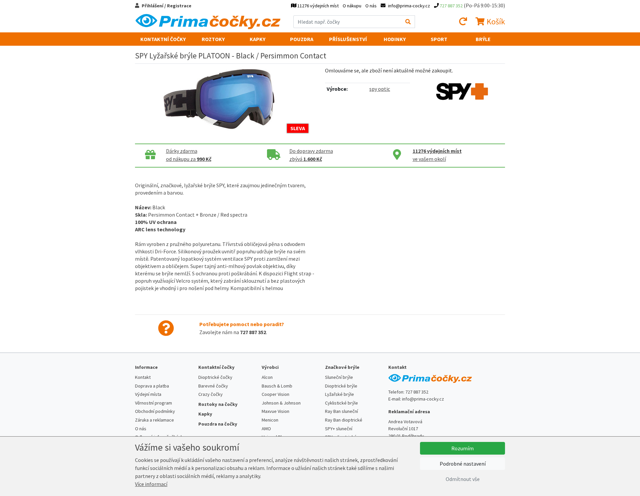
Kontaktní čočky (163, 39)
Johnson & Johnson (281, 403)
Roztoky (213, 39)
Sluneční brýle (339, 377)
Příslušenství (348, 39)
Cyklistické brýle (341, 403)
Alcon (267, 377)
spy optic (379, 88)
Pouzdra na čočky (217, 424)
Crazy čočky (210, 394)
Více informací (151, 484)
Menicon (270, 420)
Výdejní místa (148, 394)
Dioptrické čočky (215, 377)
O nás (371, 6)
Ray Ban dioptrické (343, 420)
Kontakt (143, 377)
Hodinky (395, 39)
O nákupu (352, 6)
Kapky (257, 39)
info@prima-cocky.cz (423, 399)
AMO (266, 429)
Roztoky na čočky (218, 404)
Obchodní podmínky (155, 411)
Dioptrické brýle (341, 386)
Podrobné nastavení (463, 463)
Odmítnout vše (463, 479)
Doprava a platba (152, 386)
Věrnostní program (153, 403)
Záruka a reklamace (154, 420)
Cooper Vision (275, 394)
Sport (439, 39)
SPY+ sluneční (338, 429)
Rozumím (462, 448)
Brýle (483, 39)
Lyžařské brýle (339, 394)
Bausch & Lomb (277, 386)
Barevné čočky (213, 386)
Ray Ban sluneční (341, 411)
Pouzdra (301, 39)
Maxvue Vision (275, 411)
